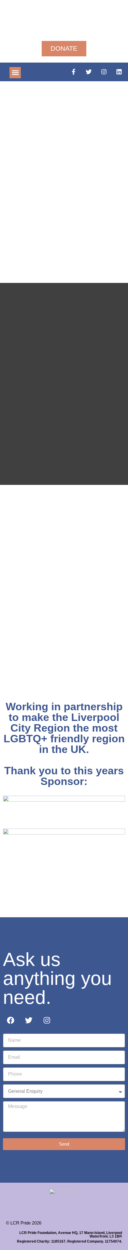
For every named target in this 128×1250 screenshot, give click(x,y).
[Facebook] (10, 1020)
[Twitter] (89, 72)
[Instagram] (104, 72)
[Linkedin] (119, 72)
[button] (15, 72)
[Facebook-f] (73, 72)
